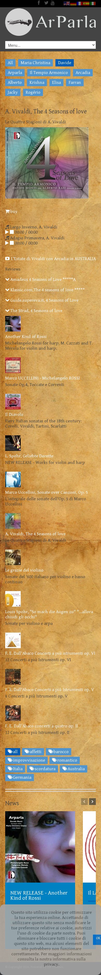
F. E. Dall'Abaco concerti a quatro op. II (41, 726)
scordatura (44, 768)
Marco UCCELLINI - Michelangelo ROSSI (42, 378)
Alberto (15, 82)
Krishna (37, 82)
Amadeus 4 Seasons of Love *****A (42, 279)
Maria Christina (35, 62)
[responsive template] (50, 22)
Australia (76, 768)
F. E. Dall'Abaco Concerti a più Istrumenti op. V (49, 689)
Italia (17, 768)
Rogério (33, 92)
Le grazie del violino (24, 570)
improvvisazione (28, 760)
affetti (35, 751)
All (10, 62)
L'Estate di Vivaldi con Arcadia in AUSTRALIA (53, 258)
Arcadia (83, 72)
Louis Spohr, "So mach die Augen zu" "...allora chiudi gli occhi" (49, 614)
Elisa (56, 82)
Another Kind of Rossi (26, 336)
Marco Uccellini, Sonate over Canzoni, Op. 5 (46, 492)
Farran (75, 82)
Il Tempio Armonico (49, 72)
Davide (64, 62)
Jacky (13, 92)
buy (13, 211)
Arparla (15, 72)
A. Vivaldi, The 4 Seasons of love (35, 534)
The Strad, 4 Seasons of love (35, 310)
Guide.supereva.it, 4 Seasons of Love (43, 300)
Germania (21, 777)
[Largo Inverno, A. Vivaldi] (7, 232)
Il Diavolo (14, 414)
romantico (66, 760)
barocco (61, 751)
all (15, 751)
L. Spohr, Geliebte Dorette (29, 456)
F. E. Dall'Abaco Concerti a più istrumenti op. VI (50, 653)
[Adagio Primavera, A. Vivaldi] (7, 243)
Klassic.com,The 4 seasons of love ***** (47, 290)
